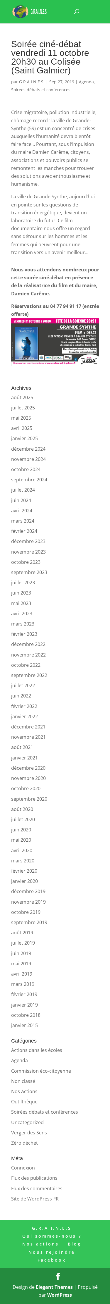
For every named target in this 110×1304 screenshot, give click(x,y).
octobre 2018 (25, 1015)
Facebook (52, 1260)
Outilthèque (24, 1101)
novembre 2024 (28, 459)
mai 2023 (21, 603)
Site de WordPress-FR (35, 1199)
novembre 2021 (28, 737)
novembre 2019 (28, 902)
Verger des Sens (29, 1132)
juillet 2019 (23, 943)
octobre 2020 (25, 788)
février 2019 (24, 994)
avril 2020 (21, 850)
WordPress (59, 1295)
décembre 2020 (28, 768)
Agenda (86, 82)
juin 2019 (21, 953)
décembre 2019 (28, 891)
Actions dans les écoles (36, 1050)
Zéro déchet (24, 1143)
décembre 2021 (28, 727)
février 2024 (24, 531)
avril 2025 (21, 428)
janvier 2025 (24, 438)
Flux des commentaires (36, 1188)
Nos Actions (24, 1091)
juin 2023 (21, 593)
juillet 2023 (23, 582)
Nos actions (40, 1244)
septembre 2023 (29, 572)
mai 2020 (21, 840)
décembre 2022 (28, 644)
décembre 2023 (28, 541)
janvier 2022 (24, 716)
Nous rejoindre (51, 1252)
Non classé (23, 1081)
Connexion (23, 1168)
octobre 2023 (25, 562)
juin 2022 (21, 696)
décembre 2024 (28, 449)
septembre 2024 (29, 479)
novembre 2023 (28, 552)
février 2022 (24, 706)
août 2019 (22, 932)
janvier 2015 (24, 1025)
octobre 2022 (25, 665)
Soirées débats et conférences (40, 89)
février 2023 (24, 634)
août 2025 (22, 397)
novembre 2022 (28, 655)
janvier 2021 (24, 758)
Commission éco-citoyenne (41, 1071)
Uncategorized (27, 1122)
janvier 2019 (24, 1005)
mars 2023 (22, 624)
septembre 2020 (29, 799)
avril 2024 (21, 510)
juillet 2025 (23, 407)
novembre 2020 (28, 778)
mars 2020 (22, 860)
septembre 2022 (29, 675)
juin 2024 (21, 500)
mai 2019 (21, 963)
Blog (74, 1244)
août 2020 (22, 809)
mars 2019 (22, 984)
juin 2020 (21, 829)
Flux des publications (34, 1178)
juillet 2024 (23, 490)
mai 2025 (21, 418)
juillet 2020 (23, 819)
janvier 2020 (24, 881)
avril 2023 (21, 613)
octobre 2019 (25, 912)
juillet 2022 (23, 685)
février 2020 (24, 871)
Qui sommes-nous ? (52, 1236)
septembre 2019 (29, 922)
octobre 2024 (25, 469)
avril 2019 (21, 974)
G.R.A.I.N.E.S (52, 1228)
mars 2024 (22, 521)
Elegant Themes (54, 1287)
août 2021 (22, 747)
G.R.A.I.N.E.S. (32, 82)
